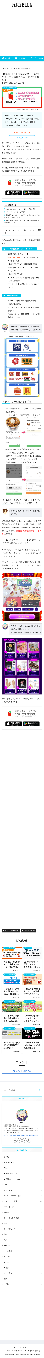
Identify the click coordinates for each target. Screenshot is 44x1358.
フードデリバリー (29, 931)
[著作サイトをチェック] (15, 1140)
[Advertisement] (22, 33)
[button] (40, 1090)
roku (22, 1122)
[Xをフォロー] (19, 1140)
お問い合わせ (35, 1351)
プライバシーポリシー (13, 1351)
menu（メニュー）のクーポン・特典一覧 (20, 209)
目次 (9, 205)
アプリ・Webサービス (12, 931)
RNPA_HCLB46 (22, 138)
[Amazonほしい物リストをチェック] (24, 1140)
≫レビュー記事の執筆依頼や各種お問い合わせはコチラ (21, 1135)
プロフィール (21, 1347)
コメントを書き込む (23, 1071)
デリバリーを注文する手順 (15, 212)
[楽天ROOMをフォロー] (29, 1140)
